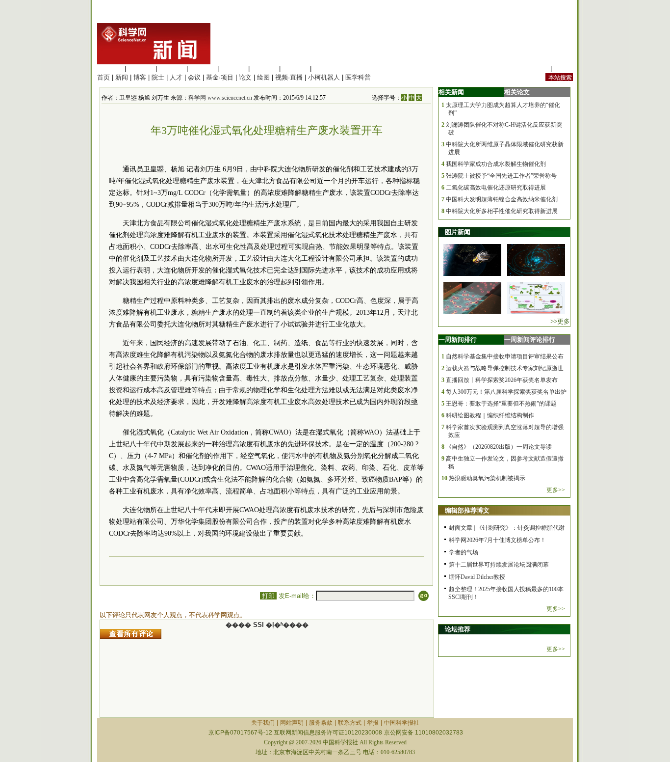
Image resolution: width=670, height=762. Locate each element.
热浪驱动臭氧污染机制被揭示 (487, 478)
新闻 (121, 77)
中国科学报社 (401, 722)
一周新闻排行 (457, 339)
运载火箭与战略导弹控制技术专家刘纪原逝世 (505, 368)
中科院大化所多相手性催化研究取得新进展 (502, 211)
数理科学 (295, 68)
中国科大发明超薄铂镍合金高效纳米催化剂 (502, 199)
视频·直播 (289, 77)
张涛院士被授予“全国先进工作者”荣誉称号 (501, 175)
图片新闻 (457, 232)
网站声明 (292, 722)
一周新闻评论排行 (529, 339)
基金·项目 (219, 77)
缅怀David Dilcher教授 (477, 576)
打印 (268, 595)
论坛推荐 (457, 629)
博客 (139, 77)
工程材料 (202, 68)
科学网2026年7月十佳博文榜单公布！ (497, 540)
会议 (194, 77)
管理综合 (326, 68)
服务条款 (321, 722)
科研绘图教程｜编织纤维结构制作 (490, 415)
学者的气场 (463, 552)
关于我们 (263, 722)
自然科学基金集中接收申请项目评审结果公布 (505, 356)
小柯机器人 (324, 77)
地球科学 (264, 68)
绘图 (263, 77)
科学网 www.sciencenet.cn (220, 97)
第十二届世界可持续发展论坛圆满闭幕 (499, 564)
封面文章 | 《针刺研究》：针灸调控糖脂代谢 (507, 527)
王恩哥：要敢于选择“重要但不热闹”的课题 (501, 403)
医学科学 (141, 68)
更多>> (555, 490)
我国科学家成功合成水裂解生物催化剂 (496, 164)
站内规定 (535, 68)
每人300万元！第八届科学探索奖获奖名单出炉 (506, 391)
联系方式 (349, 722)
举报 (373, 722)
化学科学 (171, 68)
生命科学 (110, 68)
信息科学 (233, 68)
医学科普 (358, 77)
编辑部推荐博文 (467, 510)
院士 (158, 77)
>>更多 (560, 321)
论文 (245, 77)
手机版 (563, 68)
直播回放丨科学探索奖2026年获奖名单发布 (502, 380)
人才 (176, 77)
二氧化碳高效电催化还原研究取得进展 (496, 187)
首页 (103, 77)
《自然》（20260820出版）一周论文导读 (499, 446)
